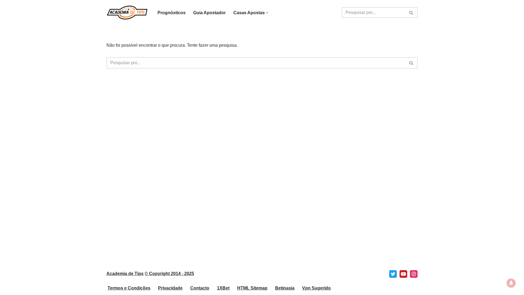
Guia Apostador (209, 12)
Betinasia (284, 288)
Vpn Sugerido (316, 288)
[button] (267, 13)
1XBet (223, 288)
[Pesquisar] (411, 12)
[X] (393, 274)
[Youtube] (403, 274)
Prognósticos (171, 12)
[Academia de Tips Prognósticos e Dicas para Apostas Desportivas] (127, 12)
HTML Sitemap (252, 288)
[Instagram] (414, 274)
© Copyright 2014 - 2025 (169, 273)
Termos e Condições (129, 288)
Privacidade (170, 288)
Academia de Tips (125, 273)
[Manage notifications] (511, 283)
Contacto (199, 288)
